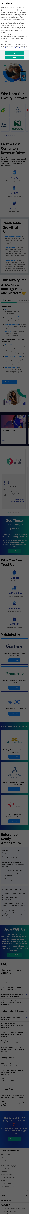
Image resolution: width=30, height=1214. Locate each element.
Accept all (14, 53)
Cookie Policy (22, 48)
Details (14, 57)
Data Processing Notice (11, 48)
